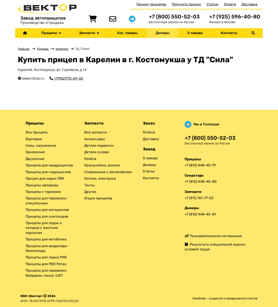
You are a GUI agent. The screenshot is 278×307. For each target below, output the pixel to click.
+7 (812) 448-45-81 (200, 214)
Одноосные (35, 152)
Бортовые (34, 139)
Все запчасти (95, 132)
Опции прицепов (98, 198)
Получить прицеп (186, 4)
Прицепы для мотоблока (46, 239)
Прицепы (50, 33)
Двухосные (35, 159)
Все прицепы (37, 132)
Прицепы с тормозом (43, 192)
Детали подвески (98, 145)
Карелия (62, 49)
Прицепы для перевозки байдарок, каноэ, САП (46, 272)
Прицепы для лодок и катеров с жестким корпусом (44, 228)
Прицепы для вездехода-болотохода (47, 248)
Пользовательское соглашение (215, 236)
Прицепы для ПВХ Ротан (46, 264)
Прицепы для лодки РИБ (46, 257)
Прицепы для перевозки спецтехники (46, 200)
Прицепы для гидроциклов (48, 172)
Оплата (230, 4)
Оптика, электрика (100, 178)
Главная (24, 49)
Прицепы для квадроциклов (49, 165)
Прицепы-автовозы (42, 185)
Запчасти (88, 33)
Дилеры (162, 33)
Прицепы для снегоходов (47, 216)
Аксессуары (94, 139)
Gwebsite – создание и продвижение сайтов (225, 298)
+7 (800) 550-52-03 (174, 16)
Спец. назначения (41, 145)
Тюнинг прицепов (151, 4)
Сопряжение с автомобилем (108, 172)
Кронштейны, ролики (102, 165)
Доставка (249, 4)
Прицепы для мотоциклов (47, 210)
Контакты (229, 33)
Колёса (90, 159)
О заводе (195, 33)
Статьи (212, 4)
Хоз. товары (127, 33)
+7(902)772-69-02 (68, 78)
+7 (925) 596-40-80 (234, 16)
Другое (90, 192)
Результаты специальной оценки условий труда (215, 246)
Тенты (89, 185)
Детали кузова (96, 152)
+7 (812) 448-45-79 (200, 165)
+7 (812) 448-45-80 (201, 181)
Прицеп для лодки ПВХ (45, 178)
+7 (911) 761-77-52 (199, 198)
